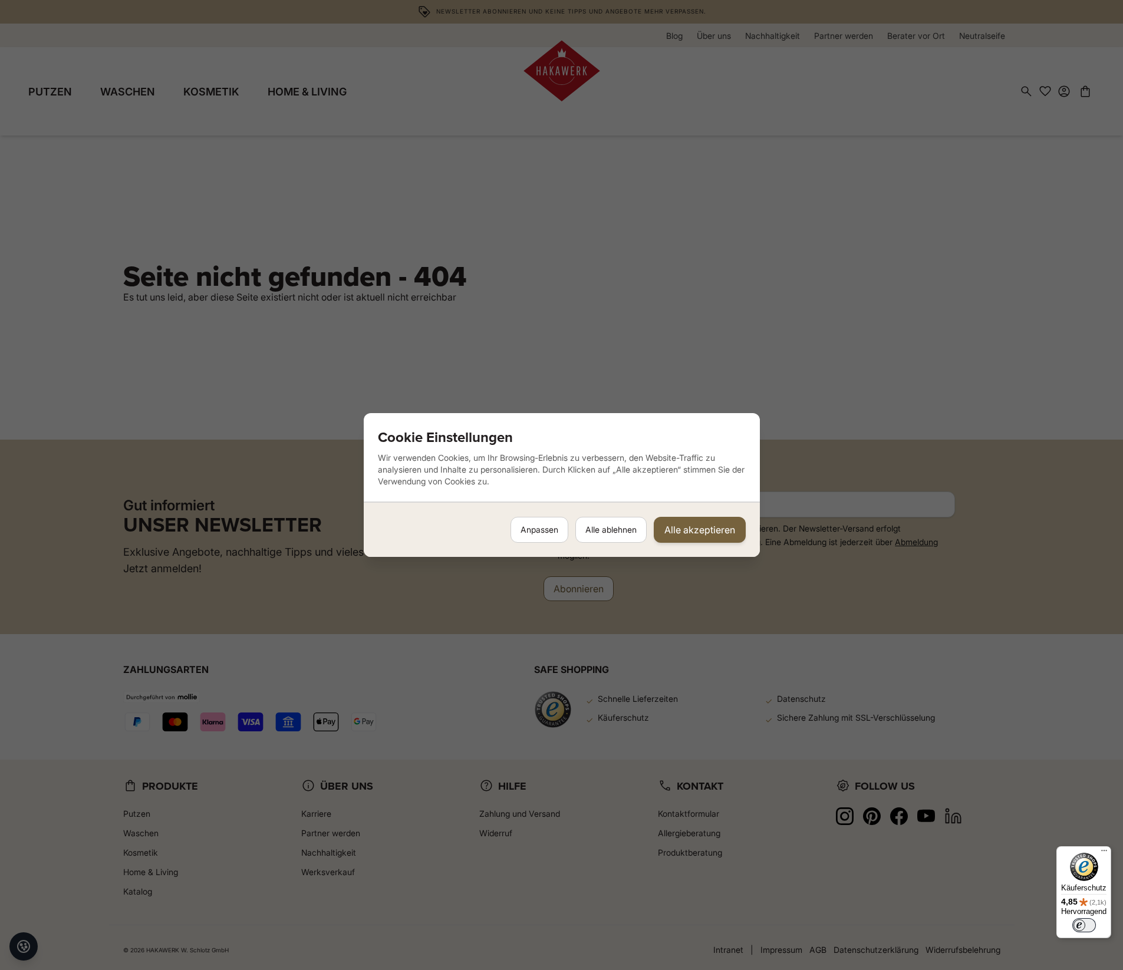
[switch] (1084, 925)
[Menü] (1104, 853)
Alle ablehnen (611, 529)
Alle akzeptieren (699, 530)
